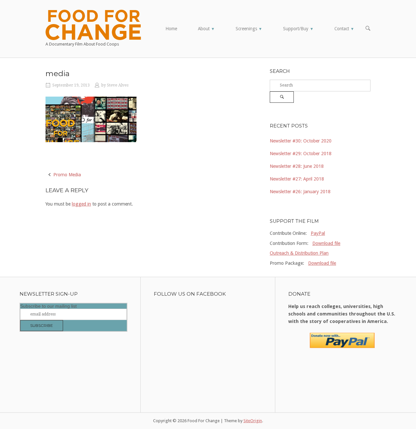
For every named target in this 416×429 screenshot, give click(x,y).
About (206, 28)
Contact (344, 28)
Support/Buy (298, 28)
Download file (326, 243)
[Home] (93, 24)
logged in (81, 204)
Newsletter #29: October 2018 (301, 153)
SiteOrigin (252, 420)
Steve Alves (117, 85)
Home (171, 28)
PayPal (318, 233)
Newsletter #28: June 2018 (297, 166)
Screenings (249, 28)
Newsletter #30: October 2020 (301, 140)
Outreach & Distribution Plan (299, 253)
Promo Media (67, 174)
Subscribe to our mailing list (48, 306)
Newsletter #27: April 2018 (297, 178)
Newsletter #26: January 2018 (300, 191)
